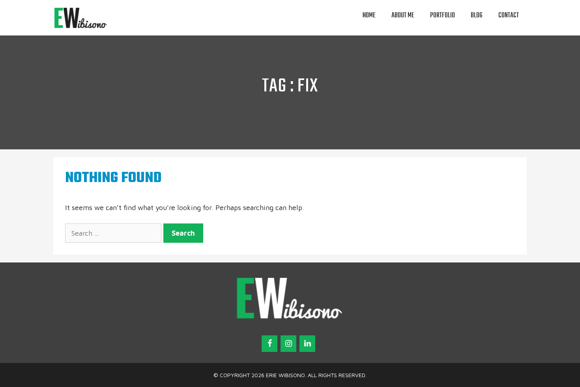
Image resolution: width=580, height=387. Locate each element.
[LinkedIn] (307, 343)
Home (369, 15)
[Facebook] (269, 343)
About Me (402, 15)
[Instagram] (288, 343)
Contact (508, 15)
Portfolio (442, 15)
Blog (477, 15)
